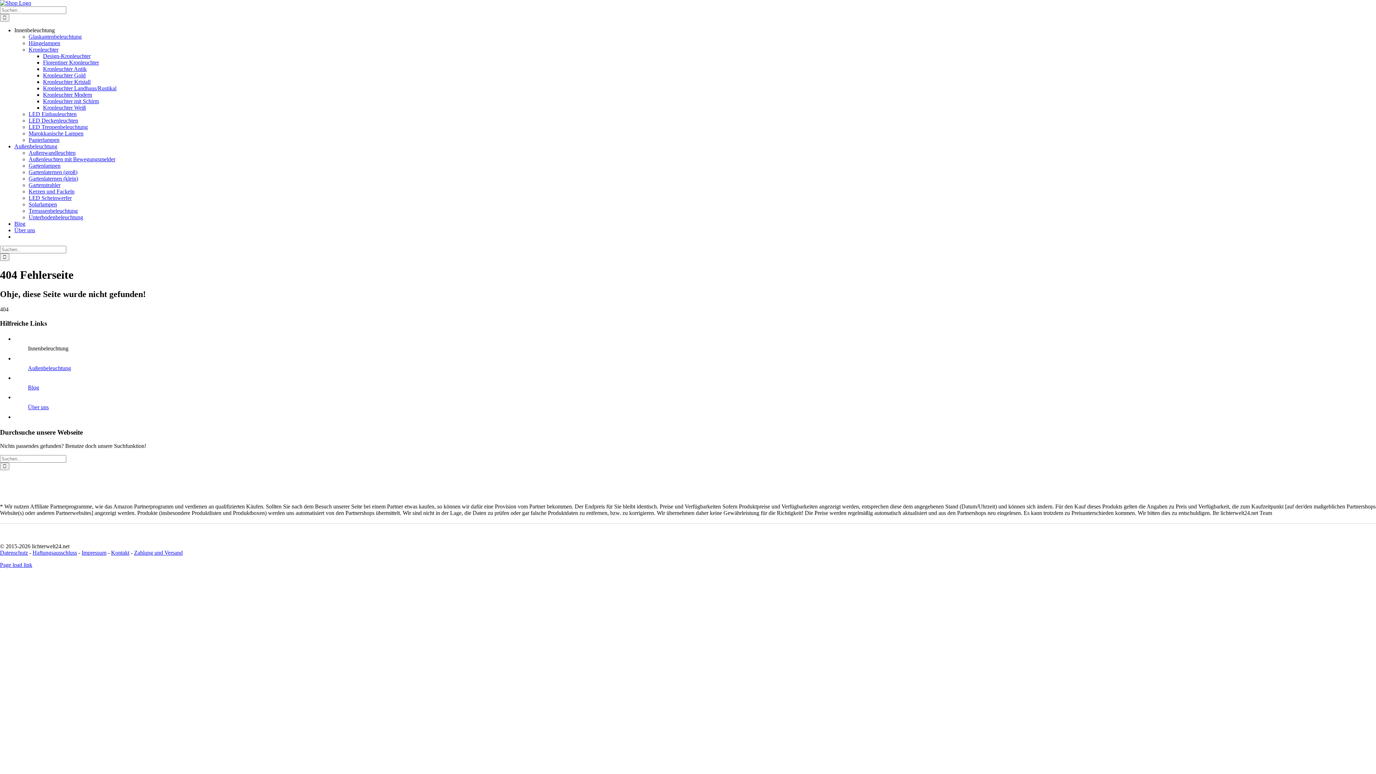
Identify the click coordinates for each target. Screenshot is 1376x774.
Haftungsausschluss (55, 553)
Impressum (94, 553)
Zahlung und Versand (158, 553)
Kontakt (120, 553)
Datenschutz (14, 553)
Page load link (16, 565)
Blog (33, 387)
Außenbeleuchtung (49, 368)
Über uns (38, 407)
